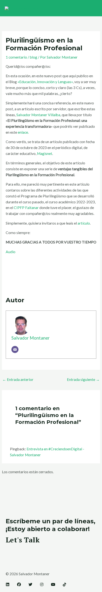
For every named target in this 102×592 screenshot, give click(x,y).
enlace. (23, 132)
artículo (84, 223)
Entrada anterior (17, 379)
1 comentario (16, 57)
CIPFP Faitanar (26, 207)
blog (33, 57)
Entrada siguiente (83, 379)
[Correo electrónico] (15, 349)
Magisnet (44, 153)
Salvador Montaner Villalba (38, 115)
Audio (10, 252)
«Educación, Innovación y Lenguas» (45, 82)
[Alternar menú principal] (92, 8)
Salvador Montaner (30, 338)
